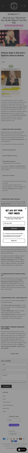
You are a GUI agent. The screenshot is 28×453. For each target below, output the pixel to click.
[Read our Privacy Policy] (24, 236)
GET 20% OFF (14, 228)
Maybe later (14, 240)
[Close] (25, 208)
